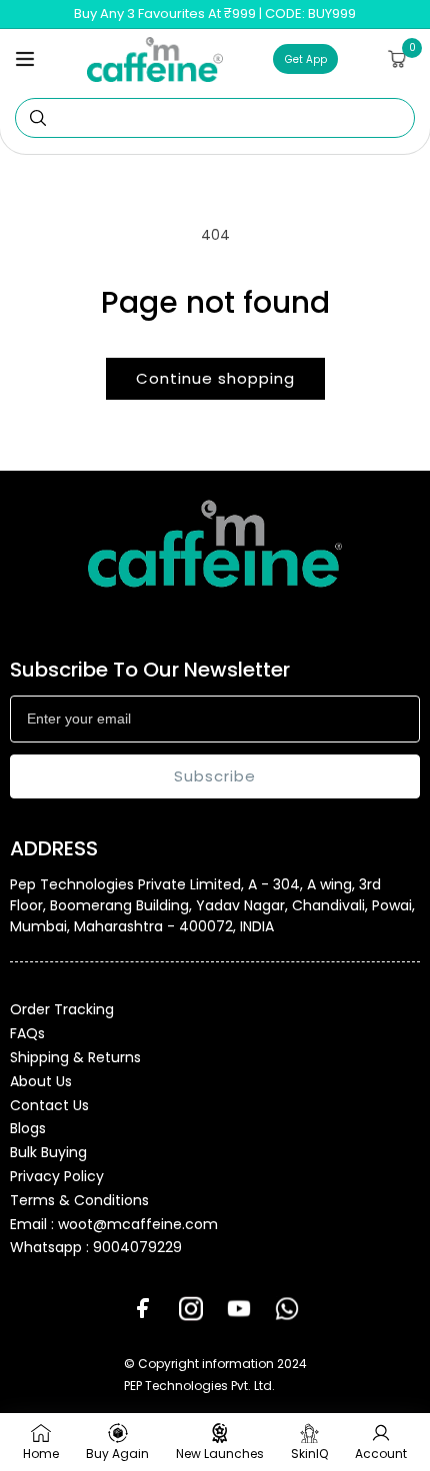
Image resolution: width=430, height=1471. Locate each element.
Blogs (28, 1128)
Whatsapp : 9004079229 (96, 1247)
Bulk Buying (48, 1152)
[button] (25, 59)
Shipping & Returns (75, 1057)
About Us (41, 1081)
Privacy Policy (57, 1176)
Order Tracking (62, 1009)
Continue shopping (215, 378)
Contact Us (49, 1105)
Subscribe (215, 775)
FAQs (27, 1033)
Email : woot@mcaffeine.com (114, 1224)
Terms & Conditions (79, 1200)
